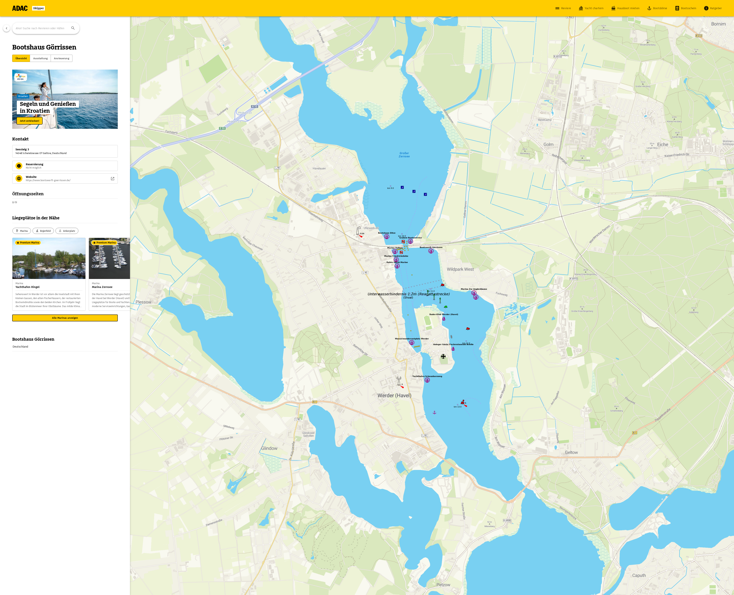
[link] (65, 346)
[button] (73, 28)
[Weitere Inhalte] (122, 274)
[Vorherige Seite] (6, 28)
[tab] (21, 58)
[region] (367, 297)
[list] (65, 346)
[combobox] (46, 28)
